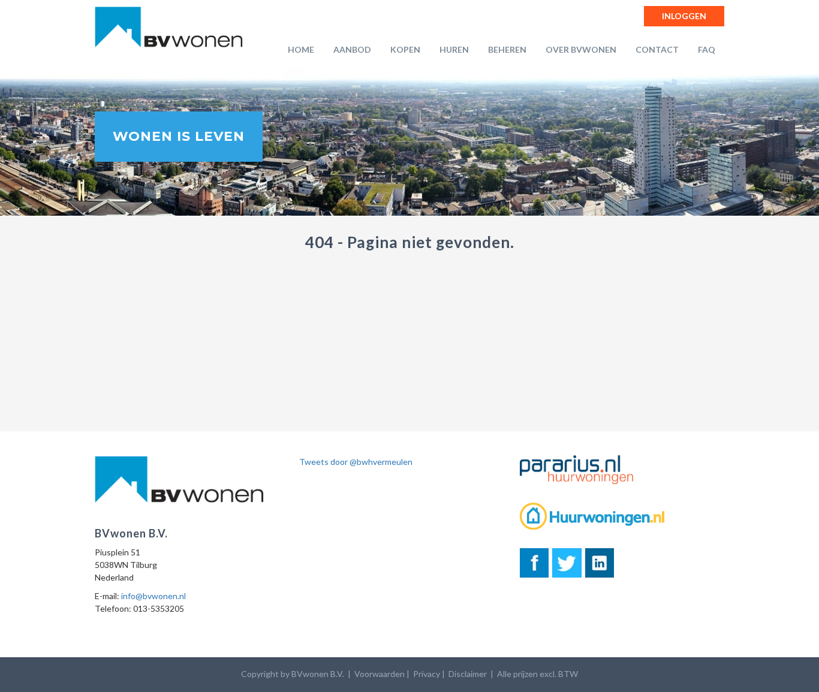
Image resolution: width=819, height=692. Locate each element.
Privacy (426, 674)
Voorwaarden (379, 674)
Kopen (405, 49)
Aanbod (352, 49)
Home (301, 49)
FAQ (706, 49)
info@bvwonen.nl (153, 596)
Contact (657, 49)
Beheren (507, 49)
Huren (454, 49)
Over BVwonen (581, 49)
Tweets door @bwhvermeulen (355, 462)
